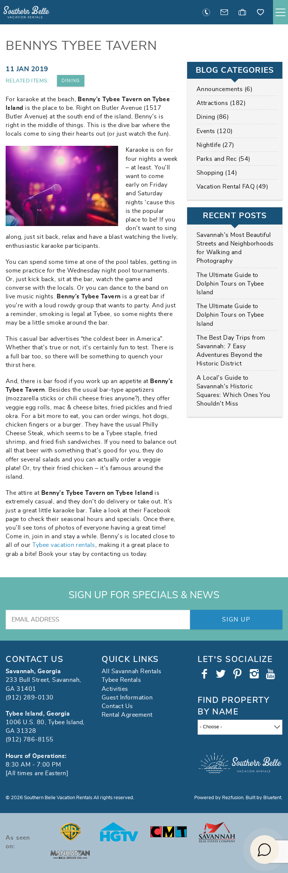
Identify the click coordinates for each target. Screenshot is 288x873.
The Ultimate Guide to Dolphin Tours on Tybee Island (230, 283)
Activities (115, 689)
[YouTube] (271, 674)
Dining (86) (212, 117)
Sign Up (236, 620)
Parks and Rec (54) (223, 159)
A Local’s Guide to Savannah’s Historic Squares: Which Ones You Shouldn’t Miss (233, 391)
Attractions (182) (221, 103)
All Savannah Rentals (132, 671)
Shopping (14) (216, 173)
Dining (71, 80)
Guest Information (127, 698)
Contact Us (117, 706)
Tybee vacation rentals (63, 545)
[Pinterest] (238, 674)
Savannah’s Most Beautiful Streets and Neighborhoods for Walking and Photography (235, 248)
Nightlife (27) (215, 145)
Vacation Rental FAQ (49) (232, 187)
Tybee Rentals (121, 680)
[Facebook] (205, 674)
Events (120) (214, 131)
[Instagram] (255, 674)
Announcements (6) (224, 89)
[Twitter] (221, 674)
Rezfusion (232, 797)
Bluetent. (272, 797)
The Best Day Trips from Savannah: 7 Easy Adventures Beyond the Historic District (231, 351)
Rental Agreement (127, 715)
